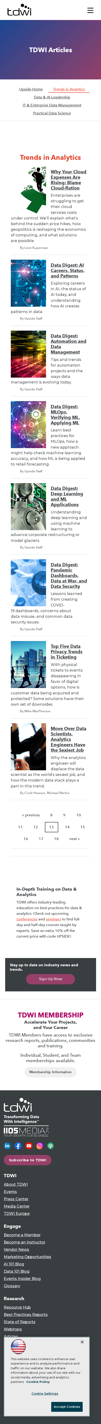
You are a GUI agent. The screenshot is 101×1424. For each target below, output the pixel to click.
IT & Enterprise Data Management (52, 105)
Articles (11, 1336)
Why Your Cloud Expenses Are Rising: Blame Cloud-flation (68, 180)
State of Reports (19, 1322)
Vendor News (16, 1249)
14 (67, 827)
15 (82, 827)
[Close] (82, 1342)
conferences (26, 919)
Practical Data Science (52, 113)
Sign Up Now (50, 979)
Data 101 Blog (16, 1271)
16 (25, 839)
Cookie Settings (44, 1393)
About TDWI (16, 1184)
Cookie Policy (38, 1382)
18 (56, 839)
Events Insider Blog (22, 1278)
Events (10, 1191)
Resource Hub (17, 1307)
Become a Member (22, 1235)
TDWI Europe (17, 1213)
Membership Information (50, 1072)
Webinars (13, 1329)
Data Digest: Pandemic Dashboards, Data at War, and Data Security (69, 575)
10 (78, 815)
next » (75, 839)
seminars (53, 919)
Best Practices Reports (26, 1314)
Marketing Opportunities (27, 1257)
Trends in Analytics (69, 89)
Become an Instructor (24, 1242)
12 (35, 827)
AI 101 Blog (14, 1264)
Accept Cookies (67, 1406)
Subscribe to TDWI (28, 1160)
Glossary (12, 1286)
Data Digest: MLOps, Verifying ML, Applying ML (65, 415)
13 (51, 827)
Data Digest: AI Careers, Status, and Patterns (68, 270)
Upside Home (31, 89)
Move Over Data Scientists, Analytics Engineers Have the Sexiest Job (68, 739)
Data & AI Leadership (52, 97)
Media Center (17, 1206)
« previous (31, 815)
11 (20, 827)
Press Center (16, 1199)
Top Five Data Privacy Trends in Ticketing (66, 652)
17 (41, 839)
